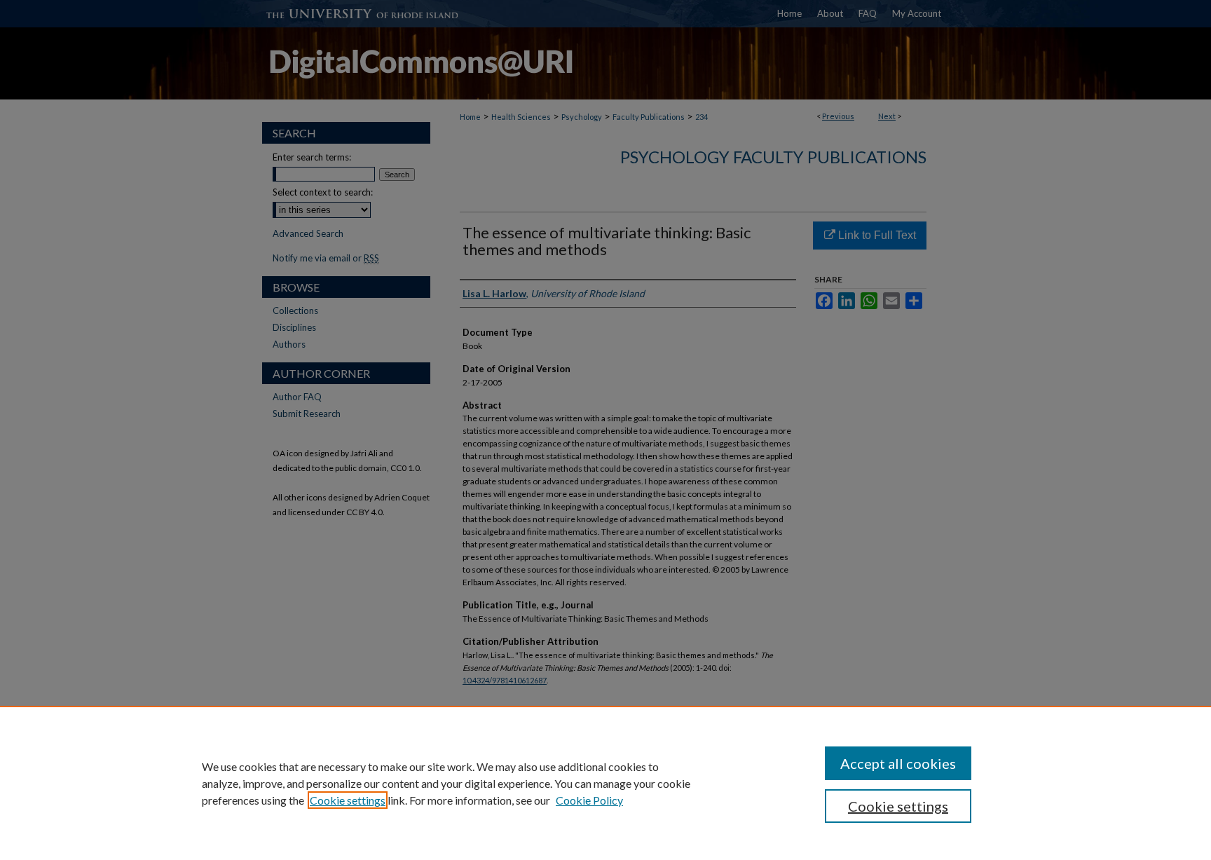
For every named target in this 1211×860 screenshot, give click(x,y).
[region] (605, 783)
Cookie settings (347, 800)
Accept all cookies (898, 763)
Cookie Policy (589, 800)
